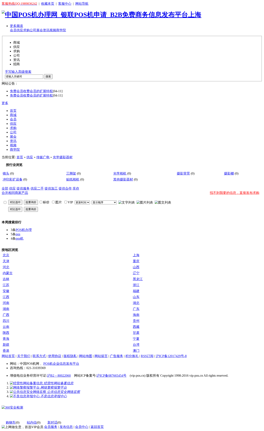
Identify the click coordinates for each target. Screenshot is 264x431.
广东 (136, 309)
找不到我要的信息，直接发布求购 (234, 193)
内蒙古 (8, 273)
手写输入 (11, 71)
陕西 (6, 332)
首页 (13, 110)
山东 (136, 297)
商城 (13, 115)
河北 (6, 267)
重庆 (136, 261)
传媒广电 (43, 157)
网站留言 (101, 356)
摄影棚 (229, 173)
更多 (5, 103)
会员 (13, 30)
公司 (33, 30)
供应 (19, 30)
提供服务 (23, 188)
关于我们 (23, 356)
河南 (6, 303)
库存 (76, 188)
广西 (6, 315)
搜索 (48, 76)
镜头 (6, 173)
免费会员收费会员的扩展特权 (31, 91)
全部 (5, 188)
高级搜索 (24, 71)
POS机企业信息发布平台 (61, 363)
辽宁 (136, 273)
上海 (136, 255)
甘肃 (136, 332)
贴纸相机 (72, 179)
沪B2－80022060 (59, 375)
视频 (53, 30)
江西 (6, 297)
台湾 (136, 344)
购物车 (11, 422)
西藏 (136, 326)
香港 (6, 350)
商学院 (61, 30)
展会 (39, 30)
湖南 (6, 309)
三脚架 (71, 173)
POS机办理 (24, 230)
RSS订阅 (147, 356)
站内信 (32, 422)
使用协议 (54, 356)
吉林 (6, 279)
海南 (136, 315)
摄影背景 (183, 173)
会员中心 (81, 427)
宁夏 (136, 338)
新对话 (52, 422)
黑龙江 (138, 279)
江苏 (6, 285)
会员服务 (50, 427)
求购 (26, 30)
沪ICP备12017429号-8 (171, 356)
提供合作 (65, 188)
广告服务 (116, 356)
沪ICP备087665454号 (111, 375)
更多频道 (16, 26)
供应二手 (37, 188)
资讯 (46, 30)
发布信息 (66, 427)
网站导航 (81, 3)
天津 (6, 261)
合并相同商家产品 (15, 193)
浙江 (136, 285)
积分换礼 (132, 356)
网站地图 (85, 356)
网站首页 (8, 356)
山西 (136, 267)
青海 (6, 338)
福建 (136, 291)
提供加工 (51, 188)
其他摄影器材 (123, 179)
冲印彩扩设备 (12, 179)
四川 (6, 321)
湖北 (136, 303)
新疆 (6, 344)
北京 (6, 255)
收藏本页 (47, 3)
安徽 (6, 291)
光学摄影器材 (63, 157)
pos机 (20, 238)
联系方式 (39, 356)
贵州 (136, 321)
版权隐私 (70, 356)
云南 (6, 326)
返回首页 (97, 427)
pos (18, 234)
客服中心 (64, 3)
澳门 (136, 350)
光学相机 (119, 173)
